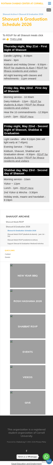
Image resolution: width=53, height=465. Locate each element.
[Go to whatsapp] (46, 456)
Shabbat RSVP (28, 326)
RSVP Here (26, 116)
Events (28, 351)
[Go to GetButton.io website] (46, 462)
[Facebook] (26, 451)
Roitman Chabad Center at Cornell (22, 3)
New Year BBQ (28, 275)
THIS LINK (16, 39)
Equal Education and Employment (26, 463)
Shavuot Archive (10, 14)
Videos (28, 377)
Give (28, 402)
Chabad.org (20, 442)
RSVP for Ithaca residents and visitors (25, 69)
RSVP (7, 67)
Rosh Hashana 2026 (28, 301)
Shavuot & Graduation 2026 (31, 14)
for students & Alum (23, 67)
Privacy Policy (41, 442)
